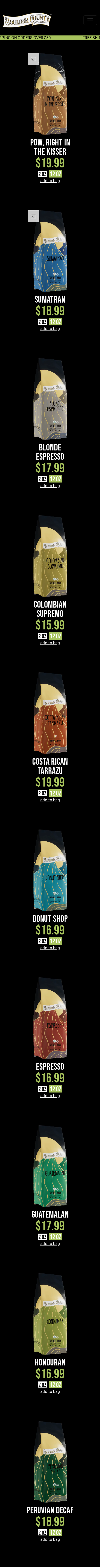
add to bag (50, 181)
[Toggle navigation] (90, 20)
